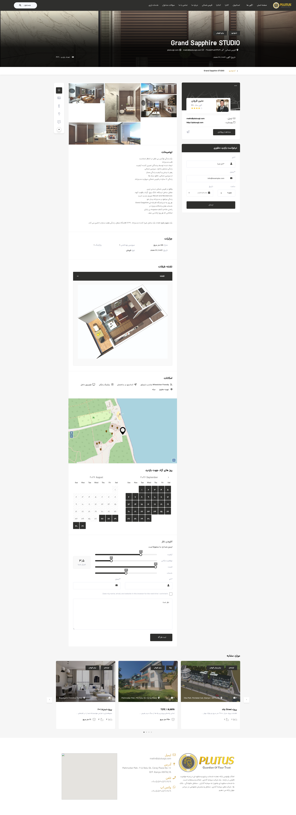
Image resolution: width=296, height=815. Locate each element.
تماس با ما (183, 5)
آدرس (167, 764)
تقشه (162, 276)
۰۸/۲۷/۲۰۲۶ (202, 193)
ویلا (170, 668)
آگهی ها (250, 5)
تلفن (168, 778)
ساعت (233, 186)
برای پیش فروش (215, 668)
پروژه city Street (229, 709)
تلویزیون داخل (86, 385)
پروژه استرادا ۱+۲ (105, 709)
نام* (170, 579)
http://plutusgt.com (195, 122)
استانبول (236, 5)
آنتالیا (218, 5)
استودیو (234, 33)
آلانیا (227, 5)
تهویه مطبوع (164, 389)
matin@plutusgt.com (192, 50)
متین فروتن (197, 101)
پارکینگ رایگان (104, 385)
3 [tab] (148, 732)
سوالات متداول (168, 5)
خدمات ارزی (153, 5)
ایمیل (168, 755)
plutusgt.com (173, 50)
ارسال (211, 205)
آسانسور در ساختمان (125, 385)
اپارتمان (106, 668)
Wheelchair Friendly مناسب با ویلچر (154, 385)
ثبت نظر (163, 637)
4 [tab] (151, 732)
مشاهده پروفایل (224, 132)
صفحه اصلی (262, 5)
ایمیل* (117, 579)
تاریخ (211, 186)
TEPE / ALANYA (167, 709)
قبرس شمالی (207, 5)
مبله (153, 389)
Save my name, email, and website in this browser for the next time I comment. (135, 594)
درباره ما (194, 5)
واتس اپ (165, 787)
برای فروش (220, 33)
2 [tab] (146, 732)
